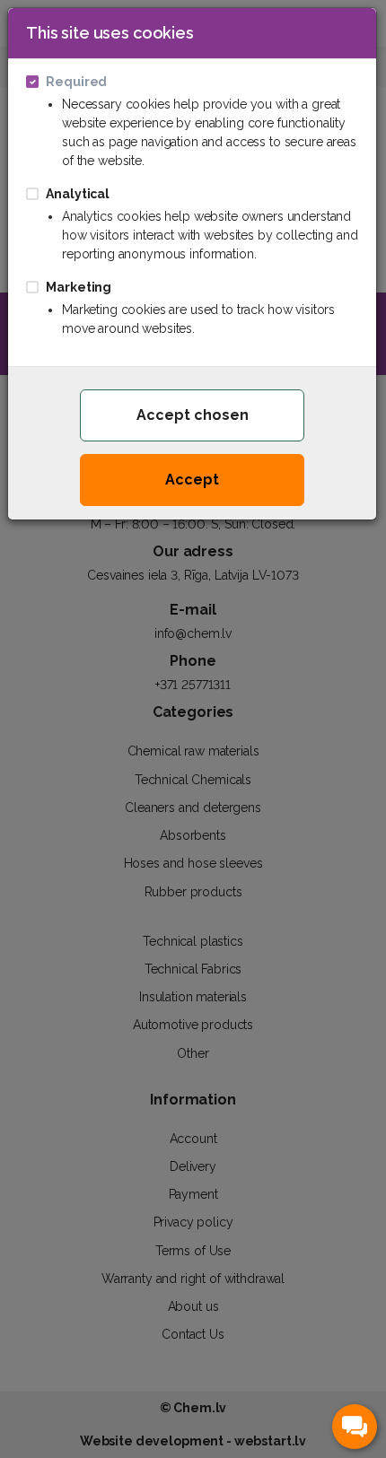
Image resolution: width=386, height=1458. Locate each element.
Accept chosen (192, 414)
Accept (192, 479)
